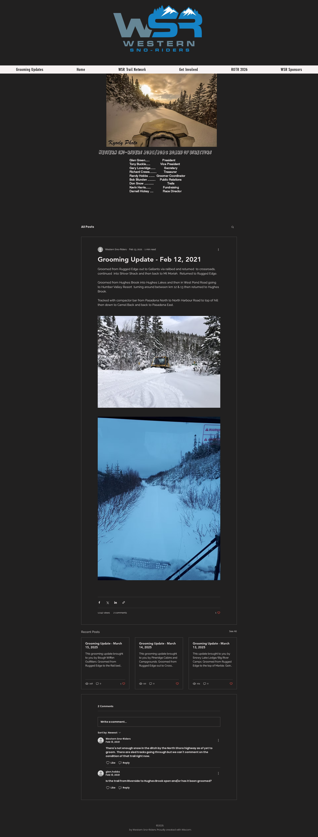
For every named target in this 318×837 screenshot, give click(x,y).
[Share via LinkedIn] (115, 602)
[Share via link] (123, 602)
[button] (232, 226)
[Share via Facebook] (99, 602)
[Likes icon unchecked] (108, 763)
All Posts (87, 227)
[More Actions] (218, 740)
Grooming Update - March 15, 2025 (103, 645)
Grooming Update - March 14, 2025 (157, 645)
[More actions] (218, 249)
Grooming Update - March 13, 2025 (211, 645)
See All (233, 631)
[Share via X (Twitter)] (107, 602)
